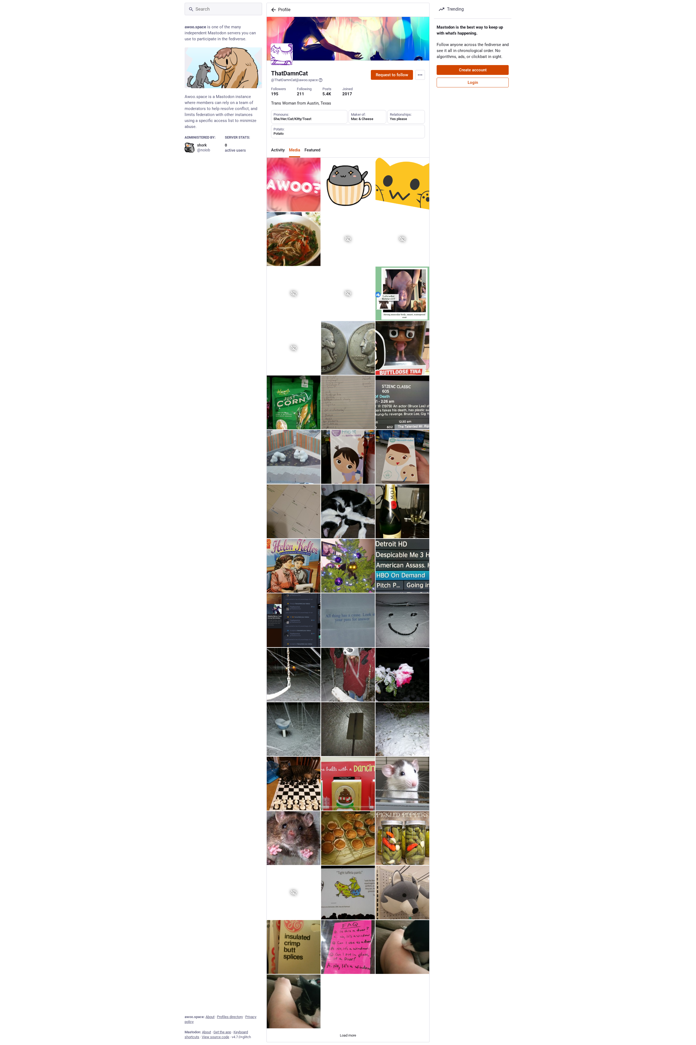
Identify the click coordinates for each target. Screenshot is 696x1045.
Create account (473, 70)
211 (300, 93)
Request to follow (392, 74)
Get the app (222, 1032)
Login (473, 82)
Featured (312, 150)
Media (294, 150)
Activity (278, 150)
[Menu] (420, 75)
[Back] (272, 10)
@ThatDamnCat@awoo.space (294, 80)
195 (274, 93)
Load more (348, 1035)
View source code (215, 1037)
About (210, 1017)
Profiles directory (230, 1017)
